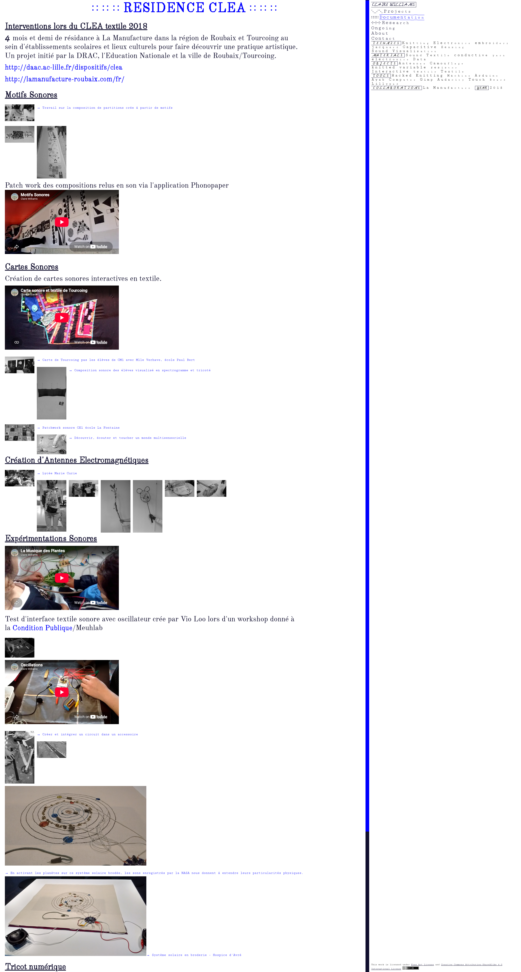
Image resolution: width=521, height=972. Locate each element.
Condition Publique (42, 628)
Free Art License (422, 964)
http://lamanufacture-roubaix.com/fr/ (65, 79)
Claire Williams (393, 4)
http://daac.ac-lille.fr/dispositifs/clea (64, 67)
